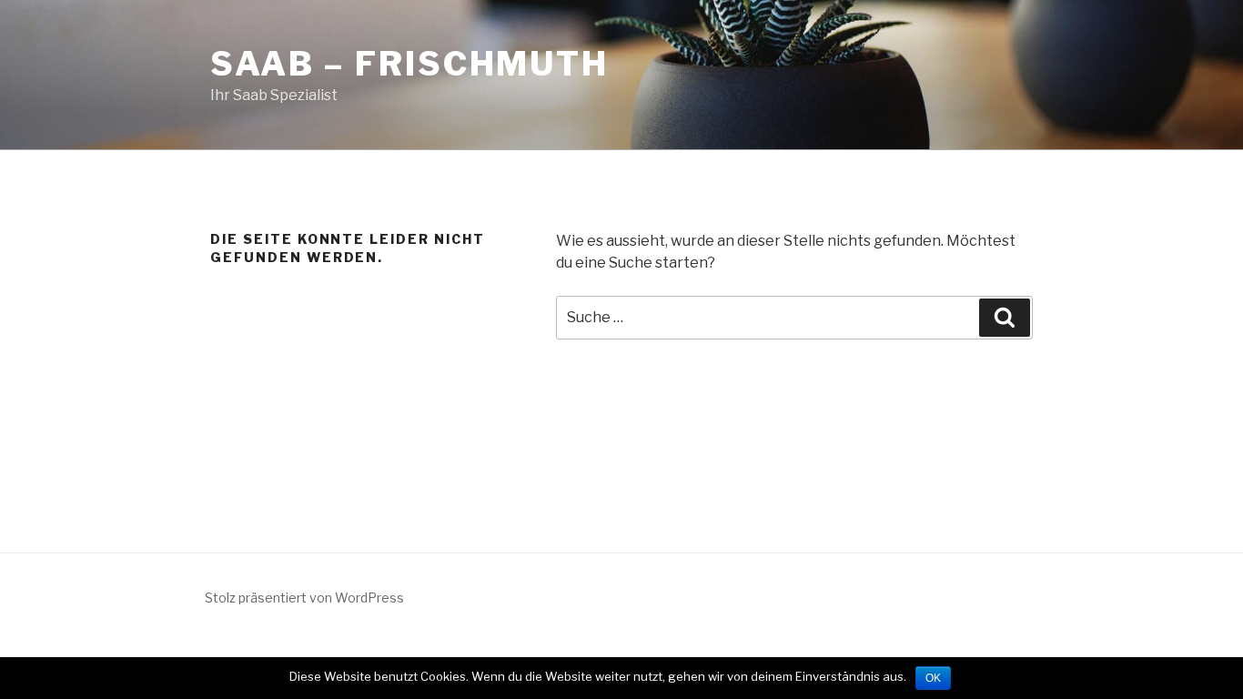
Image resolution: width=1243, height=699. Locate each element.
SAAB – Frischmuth (409, 64)
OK (933, 678)
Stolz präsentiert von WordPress (304, 597)
